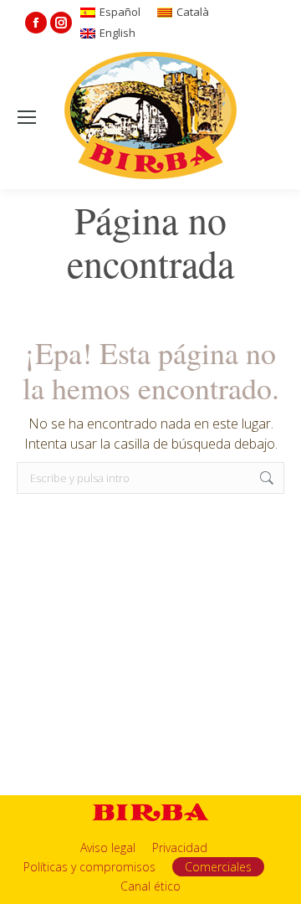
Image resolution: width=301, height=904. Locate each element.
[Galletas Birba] (151, 117)
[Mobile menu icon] (27, 117)
